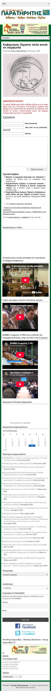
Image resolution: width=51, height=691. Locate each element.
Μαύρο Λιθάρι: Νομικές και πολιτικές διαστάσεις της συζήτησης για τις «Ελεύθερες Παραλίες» (22, 485)
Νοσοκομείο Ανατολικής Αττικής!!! (15, 541)
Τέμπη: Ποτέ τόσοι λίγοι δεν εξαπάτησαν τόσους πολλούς (24, 545)
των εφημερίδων (25, 423)
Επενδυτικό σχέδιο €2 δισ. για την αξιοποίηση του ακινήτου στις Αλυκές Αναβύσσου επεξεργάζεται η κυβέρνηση (26, 551)
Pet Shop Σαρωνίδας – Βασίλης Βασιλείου (18, 463)
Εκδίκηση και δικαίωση (11, 513)
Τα (11, 423)
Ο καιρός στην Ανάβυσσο (11, 662)
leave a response (14, 217)
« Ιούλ (4, 450)
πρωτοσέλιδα (16, 423)
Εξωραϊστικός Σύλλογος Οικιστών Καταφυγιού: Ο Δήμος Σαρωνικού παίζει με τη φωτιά (23, 473)
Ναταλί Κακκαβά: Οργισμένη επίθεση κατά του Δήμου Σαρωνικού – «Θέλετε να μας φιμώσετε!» (23, 564)
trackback (25, 217)
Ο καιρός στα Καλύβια (10, 664)
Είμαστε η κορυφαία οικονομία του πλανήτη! (25, 177)
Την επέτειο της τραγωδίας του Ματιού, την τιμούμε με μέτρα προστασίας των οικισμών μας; (25, 533)
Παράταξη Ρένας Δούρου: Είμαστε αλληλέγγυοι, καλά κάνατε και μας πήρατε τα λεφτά (25, 193)
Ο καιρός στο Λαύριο (9, 666)
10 (6, 441)
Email (4, 610)
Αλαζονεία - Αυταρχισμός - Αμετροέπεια (21, 203)
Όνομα (5, 602)
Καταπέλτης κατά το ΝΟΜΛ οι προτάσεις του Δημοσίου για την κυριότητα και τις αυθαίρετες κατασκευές (26, 479)
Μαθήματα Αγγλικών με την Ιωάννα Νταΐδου (19, 489)
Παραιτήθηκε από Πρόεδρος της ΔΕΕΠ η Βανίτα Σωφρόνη (24, 558)
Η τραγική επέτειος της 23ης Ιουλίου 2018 (18, 538)
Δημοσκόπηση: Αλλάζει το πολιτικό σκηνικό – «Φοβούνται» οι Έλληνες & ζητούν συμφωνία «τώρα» (25, 185)
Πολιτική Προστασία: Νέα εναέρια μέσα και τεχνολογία (23, 467)
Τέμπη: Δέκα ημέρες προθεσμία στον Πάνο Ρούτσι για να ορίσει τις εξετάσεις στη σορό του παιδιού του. (24, 496)
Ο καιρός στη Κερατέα (10, 668)
